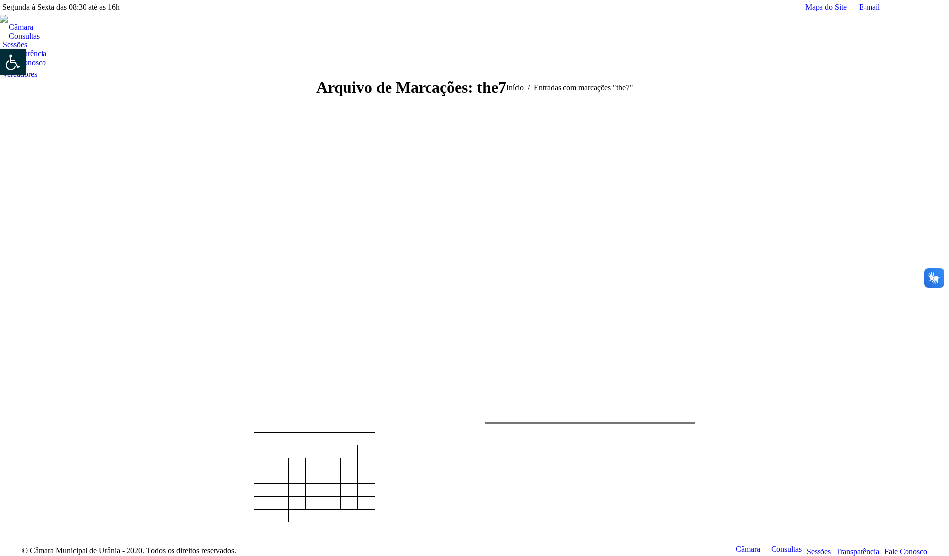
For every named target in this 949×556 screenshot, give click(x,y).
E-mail (869, 7)
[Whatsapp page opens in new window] (58, 458)
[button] (13, 62)
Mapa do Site (826, 7)
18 (297, 490)
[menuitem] (19, 27)
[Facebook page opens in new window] (29, 458)
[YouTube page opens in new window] (44, 458)
